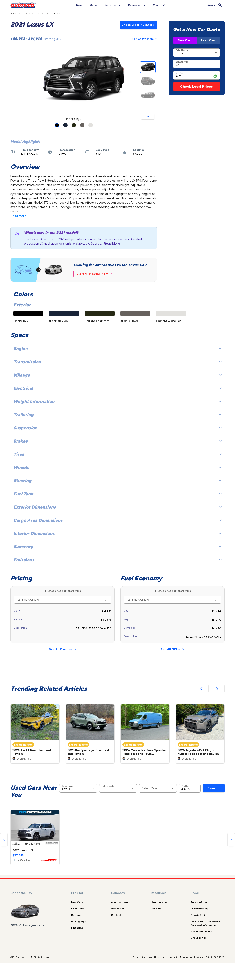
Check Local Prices (196, 87)
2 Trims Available (142, 39)
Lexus (27, 13)
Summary (23, 546)
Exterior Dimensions (34, 507)
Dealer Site (118, 908)
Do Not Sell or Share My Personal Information (205, 923)
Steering (22, 480)
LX (38, 13)
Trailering (23, 414)
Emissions (23, 559)
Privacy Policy (199, 908)
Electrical (23, 388)
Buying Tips (78, 921)
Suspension (25, 427)
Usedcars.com (160, 902)
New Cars (185, 40)
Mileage (21, 375)
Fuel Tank (23, 493)
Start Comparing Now (92, 273)
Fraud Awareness (201, 931)
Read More (18, 216)
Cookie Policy (199, 915)
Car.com (156, 908)
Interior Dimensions (34, 533)
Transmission (27, 361)
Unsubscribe (199, 937)
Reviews (76, 915)
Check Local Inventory (138, 24)
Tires (18, 454)
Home (13, 13)
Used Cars (208, 40)
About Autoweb (120, 902)
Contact (116, 915)
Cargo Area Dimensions (38, 520)
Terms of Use (199, 902)
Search (214, 788)
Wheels (21, 467)
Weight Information (33, 401)
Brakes (20, 441)
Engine (20, 348)
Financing (77, 927)
